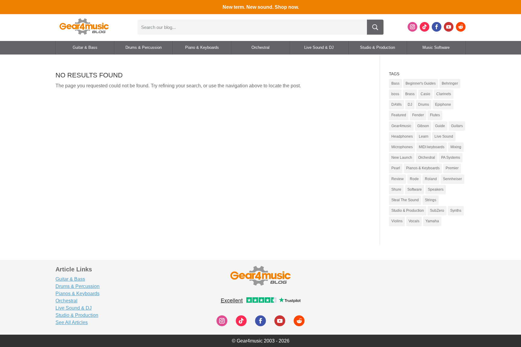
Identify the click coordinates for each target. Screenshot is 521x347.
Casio (425, 94)
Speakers (436, 189)
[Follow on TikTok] (424, 27)
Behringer (450, 83)
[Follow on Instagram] (412, 27)
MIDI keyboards (431, 147)
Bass (395, 83)
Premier (452, 168)
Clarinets (443, 94)
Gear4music (401, 126)
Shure (396, 189)
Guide (440, 126)
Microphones (402, 147)
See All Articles (71, 322)
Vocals (414, 221)
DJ (410, 104)
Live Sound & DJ (319, 47)
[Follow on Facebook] (436, 27)
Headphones (402, 136)
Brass (410, 94)
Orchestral (260, 47)
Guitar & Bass (85, 47)
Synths (455, 210)
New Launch (401, 157)
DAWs (396, 104)
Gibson (423, 126)
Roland (431, 179)
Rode (414, 179)
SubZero (437, 210)
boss (395, 94)
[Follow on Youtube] (448, 27)
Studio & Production (377, 47)
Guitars (457, 126)
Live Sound (443, 136)
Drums (423, 104)
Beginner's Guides (421, 83)
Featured (398, 115)
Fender (418, 115)
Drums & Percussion (143, 47)
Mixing (455, 147)
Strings (430, 200)
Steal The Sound (405, 200)
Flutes (435, 115)
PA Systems (450, 157)
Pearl (395, 168)
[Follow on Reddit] (461, 27)
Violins (397, 221)
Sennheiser (452, 179)
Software (414, 189)
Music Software (436, 47)
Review (397, 179)
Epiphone (443, 104)
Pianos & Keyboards (423, 168)
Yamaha (432, 221)
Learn (423, 136)
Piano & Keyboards (202, 47)
